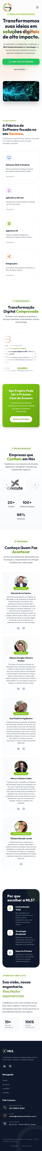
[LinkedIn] (18, 628)
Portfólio (6, 1089)
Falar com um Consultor (22, 62)
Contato (6, 1093)
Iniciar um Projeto (21, 419)
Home (5, 1080)
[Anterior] (6, 353)
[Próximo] (35, 353)
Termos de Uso (27, 1146)
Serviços (6, 1084)
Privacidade (14, 1146)
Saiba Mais (11, 176)
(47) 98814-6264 (17, 1108)
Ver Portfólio (19, 69)
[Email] (24, 628)
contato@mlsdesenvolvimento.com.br (22, 1116)
